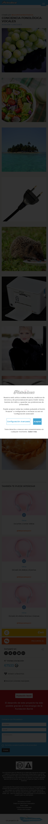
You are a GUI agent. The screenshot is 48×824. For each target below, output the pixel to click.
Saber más (32, 432)
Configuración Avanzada (18, 421)
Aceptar (37, 421)
